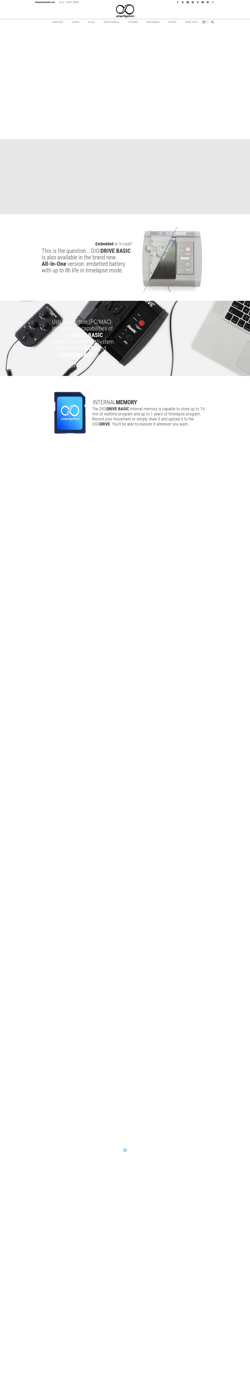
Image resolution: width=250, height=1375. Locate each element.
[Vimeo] (198, 2)
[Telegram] (213, 2)
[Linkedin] (208, 2)
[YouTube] (203, 2)
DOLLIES (91, 22)
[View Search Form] (212, 22)
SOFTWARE (133, 22)
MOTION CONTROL (112, 22)
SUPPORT (172, 22)
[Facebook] (178, 2)
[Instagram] (188, 2)
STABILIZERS (57, 22)
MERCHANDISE (153, 22)
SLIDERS (75, 22)
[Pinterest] (193, 2)
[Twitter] (183, 2)
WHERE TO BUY (191, 22)
